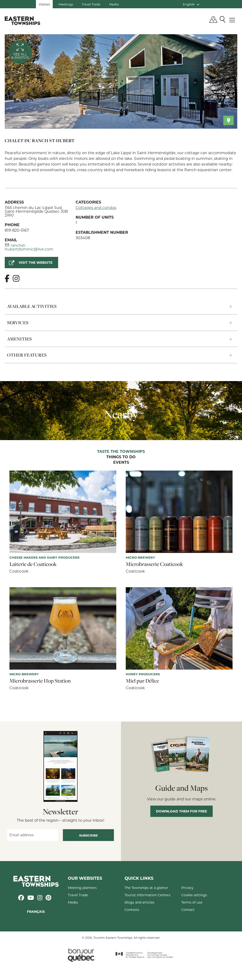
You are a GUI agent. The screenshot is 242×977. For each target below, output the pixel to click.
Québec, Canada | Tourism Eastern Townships (22, 20)
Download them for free (181, 811)
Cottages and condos (96, 207)
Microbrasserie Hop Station (40, 680)
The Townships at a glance (146, 887)
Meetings (66, 4)
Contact (187, 909)
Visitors (44, 4)
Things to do (121, 457)
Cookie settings (194, 895)
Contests (132, 909)
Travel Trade (91, 4)
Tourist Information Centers (147, 895)
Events (121, 462)
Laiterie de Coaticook (33, 564)
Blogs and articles (139, 902)
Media (114, 4)
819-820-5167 (17, 230)
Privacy (187, 887)
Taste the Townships (121, 452)
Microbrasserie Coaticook (154, 564)
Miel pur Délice (142, 680)
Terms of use (191, 902)
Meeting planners (82, 887)
